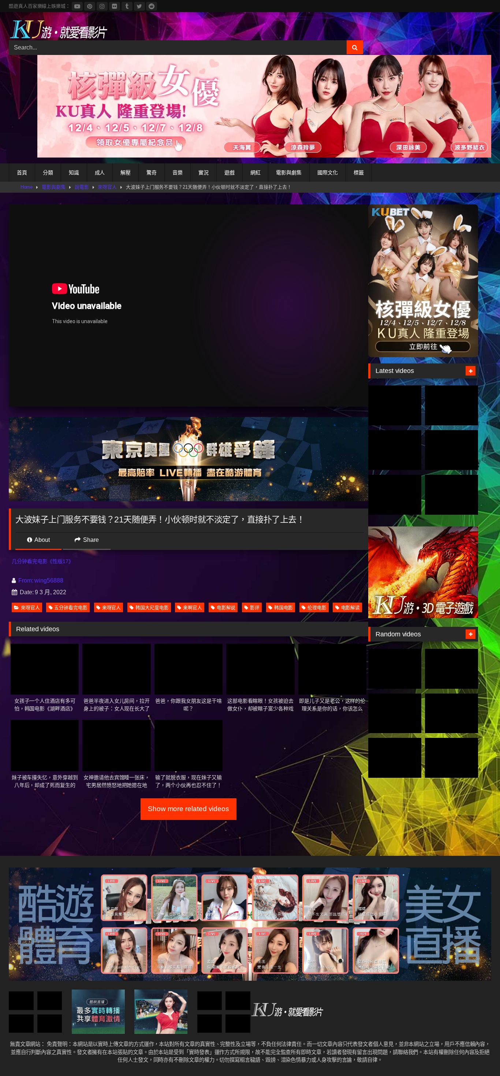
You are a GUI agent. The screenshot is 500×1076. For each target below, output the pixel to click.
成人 (100, 172)
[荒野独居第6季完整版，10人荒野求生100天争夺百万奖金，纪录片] (451, 495)
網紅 (255, 172)
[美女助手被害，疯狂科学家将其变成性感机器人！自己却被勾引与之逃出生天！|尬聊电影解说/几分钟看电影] (21, 1023)
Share (90, 540)
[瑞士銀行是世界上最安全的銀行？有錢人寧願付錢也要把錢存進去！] (21, 1000)
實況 (203, 172)
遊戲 (229, 172)
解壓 (125, 172)
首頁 (22, 172)
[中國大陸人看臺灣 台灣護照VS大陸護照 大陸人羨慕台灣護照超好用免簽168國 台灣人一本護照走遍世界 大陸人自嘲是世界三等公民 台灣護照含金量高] (451, 758)
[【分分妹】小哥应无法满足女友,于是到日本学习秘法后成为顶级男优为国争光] (451, 669)
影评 (255, 607)
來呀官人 (107, 187)
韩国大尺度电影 (151, 607)
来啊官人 (192, 607)
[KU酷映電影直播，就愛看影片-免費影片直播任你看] (58, 29)
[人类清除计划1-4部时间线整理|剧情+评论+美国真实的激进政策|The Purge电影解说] (394, 758)
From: (25, 580)
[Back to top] (477, 1054)
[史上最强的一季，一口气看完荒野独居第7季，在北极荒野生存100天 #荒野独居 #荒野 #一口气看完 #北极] (394, 405)
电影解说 (226, 607)
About (41, 540)
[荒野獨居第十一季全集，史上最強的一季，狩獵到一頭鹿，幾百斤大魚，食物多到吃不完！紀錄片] (451, 450)
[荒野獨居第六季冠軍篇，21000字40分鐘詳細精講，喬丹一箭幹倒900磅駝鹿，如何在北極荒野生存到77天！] (394, 450)
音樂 (177, 172)
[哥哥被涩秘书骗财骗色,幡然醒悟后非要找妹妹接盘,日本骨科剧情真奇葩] (49, 1000)
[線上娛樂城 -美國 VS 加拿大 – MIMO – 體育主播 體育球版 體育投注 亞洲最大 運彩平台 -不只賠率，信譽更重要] (237, 1000)
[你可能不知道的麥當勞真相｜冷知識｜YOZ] (209, 1000)
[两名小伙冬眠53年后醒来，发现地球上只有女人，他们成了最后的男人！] (394, 669)
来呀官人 (111, 607)
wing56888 (48, 580)
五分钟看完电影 (70, 607)
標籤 (359, 172)
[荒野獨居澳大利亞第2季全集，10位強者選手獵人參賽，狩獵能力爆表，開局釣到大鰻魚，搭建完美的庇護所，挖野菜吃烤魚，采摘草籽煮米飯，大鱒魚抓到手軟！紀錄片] (451, 405)
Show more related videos (188, 809)
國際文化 (327, 172)
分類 (48, 172)
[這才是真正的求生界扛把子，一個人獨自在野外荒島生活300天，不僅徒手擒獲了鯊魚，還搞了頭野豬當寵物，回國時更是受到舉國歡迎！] (394, 495)
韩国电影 (283, 607)
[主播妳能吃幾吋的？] (394, 713)
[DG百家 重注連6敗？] (49, 1023)
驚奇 (151, 172)
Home (26, 187)
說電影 (82, 187)
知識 (74, 172)
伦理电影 (317, 607)
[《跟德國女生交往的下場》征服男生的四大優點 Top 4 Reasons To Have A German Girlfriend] (209, 1023)
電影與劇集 (289, 172)
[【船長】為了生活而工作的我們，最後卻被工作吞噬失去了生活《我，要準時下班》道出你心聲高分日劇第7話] (237, 1023)
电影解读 (350, 607)
